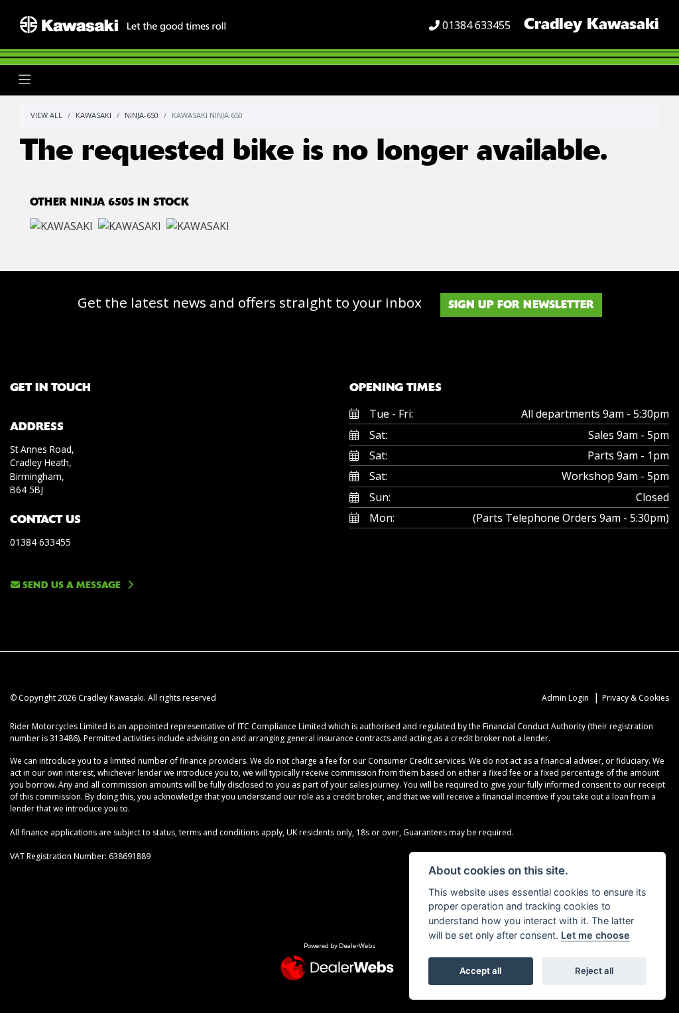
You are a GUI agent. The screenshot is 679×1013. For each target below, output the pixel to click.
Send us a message (70, 585)
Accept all (480, 970)
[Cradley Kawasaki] (122, 23)
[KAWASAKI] (61, 227)
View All (46, 115)
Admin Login (565, 697)
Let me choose (595, 935)
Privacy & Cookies (635, 697)
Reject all (594, 970)
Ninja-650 (141, 115)
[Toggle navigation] (24, 79)
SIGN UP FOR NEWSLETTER (521, 305)
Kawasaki (93, 115)
